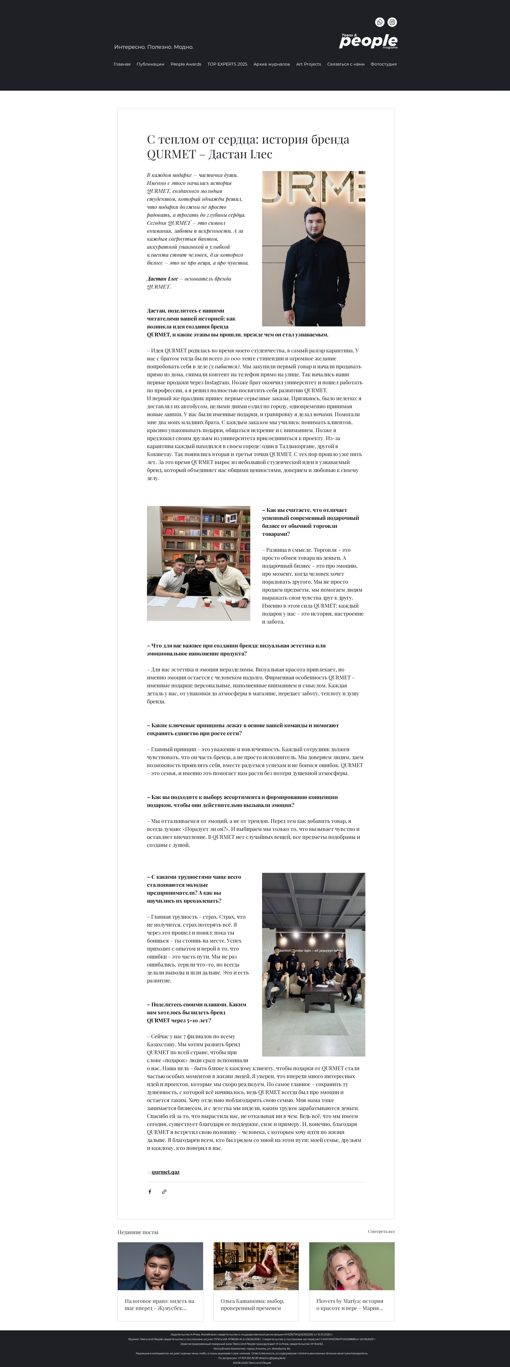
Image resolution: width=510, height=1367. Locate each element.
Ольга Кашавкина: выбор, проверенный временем (253, 1304)
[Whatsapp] (380, 22)
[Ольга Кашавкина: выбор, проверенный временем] (256, 1266)
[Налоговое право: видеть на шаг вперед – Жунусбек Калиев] (160, 1266)
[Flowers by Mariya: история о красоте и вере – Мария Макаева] (352, 1266)
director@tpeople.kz (272, 1358)
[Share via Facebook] (150, 1192)
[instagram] (392, 22)
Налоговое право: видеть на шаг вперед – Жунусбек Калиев (159, 1304)
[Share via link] (164, 1192)
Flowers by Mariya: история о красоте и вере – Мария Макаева (349, 1304)
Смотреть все (381, 1231)
